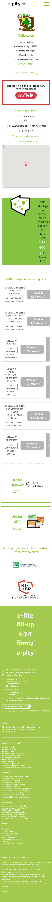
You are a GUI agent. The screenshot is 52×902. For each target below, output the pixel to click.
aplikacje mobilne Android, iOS (13, 755)
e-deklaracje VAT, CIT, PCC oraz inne (15, 818)
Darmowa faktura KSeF (10, 764)
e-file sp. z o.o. (43, 870)
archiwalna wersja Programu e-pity (15, 757)
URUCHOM (23, 95)
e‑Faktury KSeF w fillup (10, 761)
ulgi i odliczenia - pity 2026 (11, 783)
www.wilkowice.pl (26, 64)
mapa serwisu (11, 732)
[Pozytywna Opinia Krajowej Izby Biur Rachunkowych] (26, 589)
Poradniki (6, 773)
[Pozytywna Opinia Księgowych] (26, 565)
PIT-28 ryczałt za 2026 (10, 787)
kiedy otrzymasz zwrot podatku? (13, 793)
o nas (18, 727)
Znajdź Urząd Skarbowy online (15, 706)
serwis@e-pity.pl (15, 675)
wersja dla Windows (9, 747)
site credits (6, 891)
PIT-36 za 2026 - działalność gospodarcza (17, 789)
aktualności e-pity (8, 837)
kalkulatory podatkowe (10, 833)
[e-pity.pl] (26, 653)
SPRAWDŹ (17, 493)
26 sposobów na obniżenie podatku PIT (16, 776)
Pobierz (11, 743)
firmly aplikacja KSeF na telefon (13, 766)
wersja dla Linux (8, 751)
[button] (26, 164)
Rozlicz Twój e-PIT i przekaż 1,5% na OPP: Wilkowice (26, 87)
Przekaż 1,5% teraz (37, 294)
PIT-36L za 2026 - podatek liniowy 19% (15, 791)
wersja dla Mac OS (9, 749)
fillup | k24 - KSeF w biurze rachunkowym (17, 768)
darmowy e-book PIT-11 (10, 835)
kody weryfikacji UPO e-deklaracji (14, 814)
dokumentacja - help (9, 831)
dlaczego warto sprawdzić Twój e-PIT (15, 808)
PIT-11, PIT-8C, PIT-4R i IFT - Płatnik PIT (16, 795)
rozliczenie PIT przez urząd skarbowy (15, 797)
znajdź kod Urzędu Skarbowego (13, 816)
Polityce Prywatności (9, 877)
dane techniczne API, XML (11, 840)
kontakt (8, 727)
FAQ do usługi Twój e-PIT (11, 810)
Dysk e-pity (6, 842)
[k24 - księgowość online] (26, 634)
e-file (5, 722)
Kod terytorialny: (22, 46)
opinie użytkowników (33, 727)
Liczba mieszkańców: (23, 59)
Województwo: (23, 51)
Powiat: (22, 55)
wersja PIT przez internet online (13, 753)
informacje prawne (28, 729)
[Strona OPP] (48, 349)
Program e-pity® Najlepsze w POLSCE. (15, 857)
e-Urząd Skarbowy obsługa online (14, 812)
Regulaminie (39, 874)
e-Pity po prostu (18, 4)
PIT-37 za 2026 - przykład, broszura (14, 785)
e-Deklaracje (7, 802)
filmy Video (6, 829)
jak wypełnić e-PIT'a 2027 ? (12, 778)
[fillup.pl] (26, 625)
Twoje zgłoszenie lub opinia (12, 844)
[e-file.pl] (26, 615)
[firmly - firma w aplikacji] (26, 643)
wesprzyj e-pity (11, 729)
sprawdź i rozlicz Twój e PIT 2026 (14, 806)
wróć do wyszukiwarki (27, 73)
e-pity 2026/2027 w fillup (10, 759)
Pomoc (5, 823)
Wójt (26, 120)
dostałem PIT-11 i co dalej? (11, 781)
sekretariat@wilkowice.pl (28, 136)
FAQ (3, 827)
